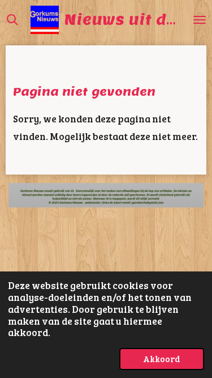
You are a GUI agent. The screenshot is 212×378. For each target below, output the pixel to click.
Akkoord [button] (161, 358)
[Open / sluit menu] (199, 20)
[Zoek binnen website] (12, 20)
